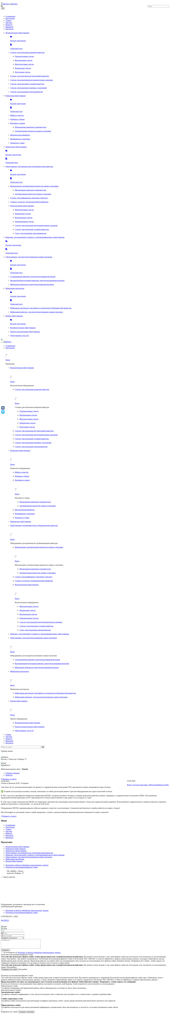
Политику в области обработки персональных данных (39, 953)
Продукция (10, 18)
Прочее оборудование (14, 861)
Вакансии (9, 27)
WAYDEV (5, 920)
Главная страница (13, 773)
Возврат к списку (10, 779)
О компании (10, 16)
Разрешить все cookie (9, 969)
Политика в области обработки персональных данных (27, 865)
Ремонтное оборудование (16, 849)
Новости (9, 25)
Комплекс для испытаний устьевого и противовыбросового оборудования (35, 855)
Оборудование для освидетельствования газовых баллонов (29, 857)
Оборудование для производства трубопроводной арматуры (29, 853)
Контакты (9, 29)
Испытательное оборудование (17, 847)
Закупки (9, 23)
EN (3, 8)
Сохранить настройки (26, 1012)
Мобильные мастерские (15, 859)
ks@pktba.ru (5, 881)
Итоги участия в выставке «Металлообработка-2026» (148, 785)
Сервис (8, 21)
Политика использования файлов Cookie (22, 867)
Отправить (5, 950)
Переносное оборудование (16, 851)
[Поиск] (43, 747)
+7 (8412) (8, 12)
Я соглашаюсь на (32, 953)
